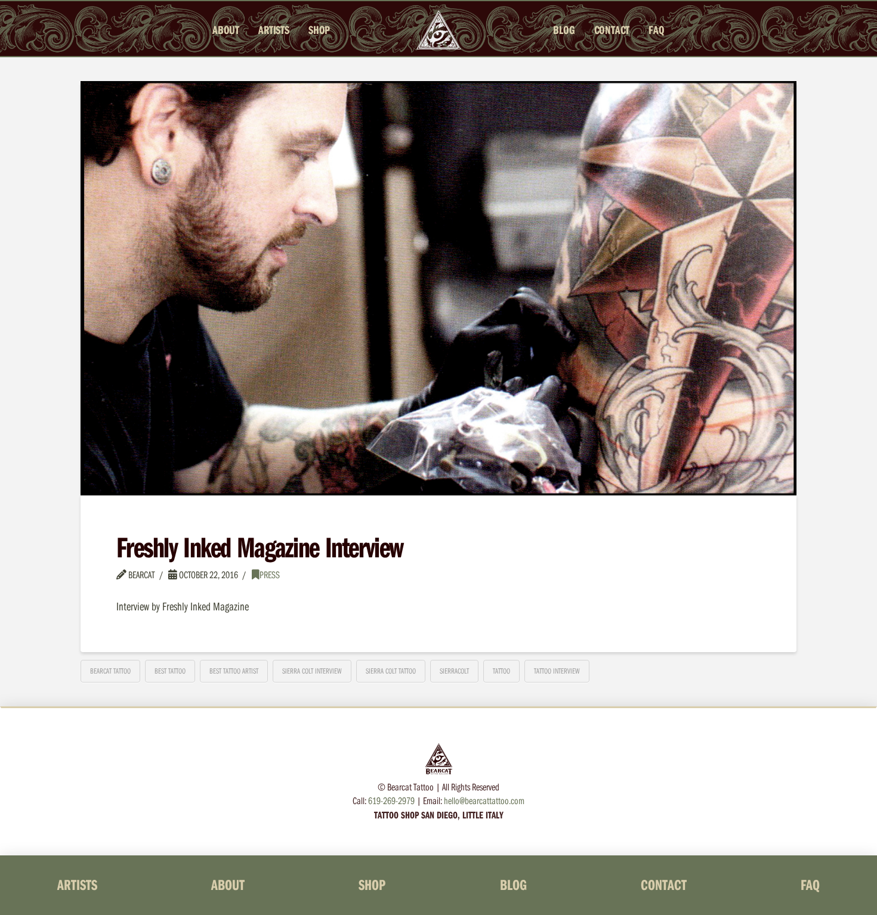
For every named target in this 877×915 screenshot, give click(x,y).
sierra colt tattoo (391, 670)
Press (270, 574)
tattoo (501, 670)
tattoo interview (557, 670)
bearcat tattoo (110, 670)
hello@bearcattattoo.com (484, 800)
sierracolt (454, 670)
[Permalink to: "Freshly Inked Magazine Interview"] (438, 288)
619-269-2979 (391, 800)
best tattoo (170, 670)
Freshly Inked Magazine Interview (259, 547)
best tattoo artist (233, 670)
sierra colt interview (312, 670)
